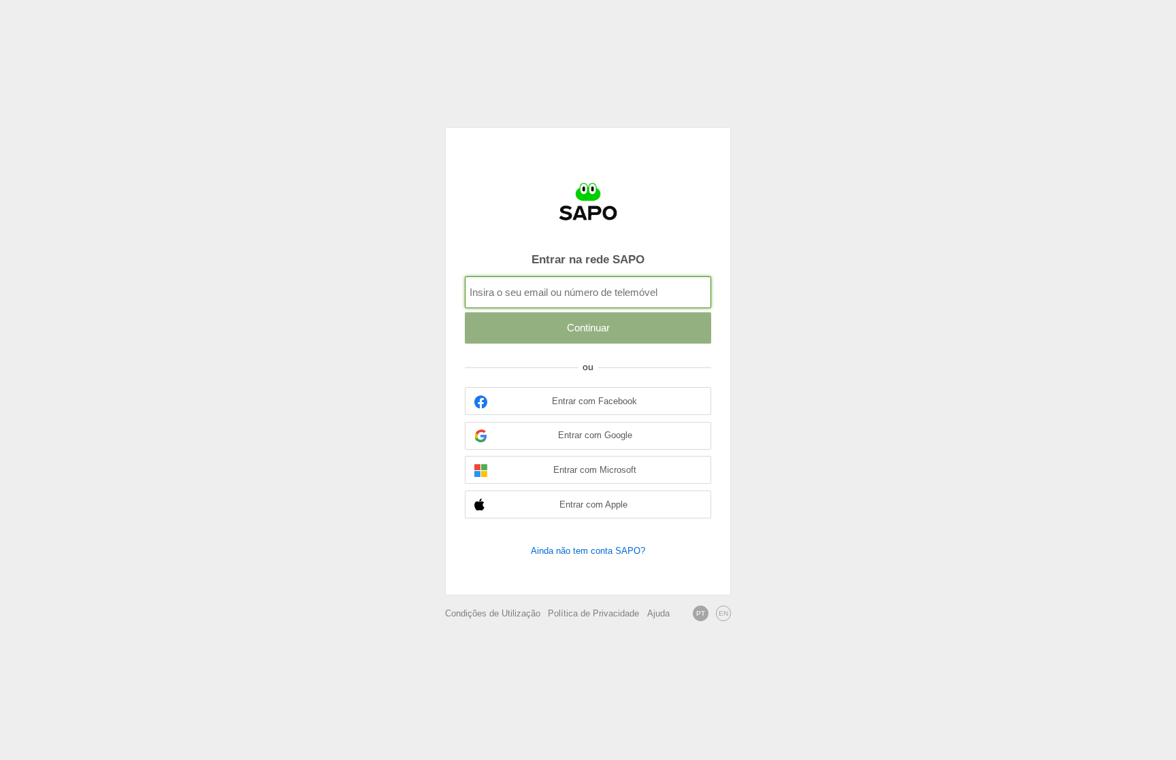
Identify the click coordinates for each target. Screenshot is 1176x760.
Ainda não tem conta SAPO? (588, 551)
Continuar (588, 327)
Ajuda (658, 613)
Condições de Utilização (492, 613)
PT (700, 613)
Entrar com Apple (593, 505)
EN (723, 613)
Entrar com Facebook (594, 401)
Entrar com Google (595, 435)
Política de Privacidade (593, 613)
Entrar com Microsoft (594, 470)
